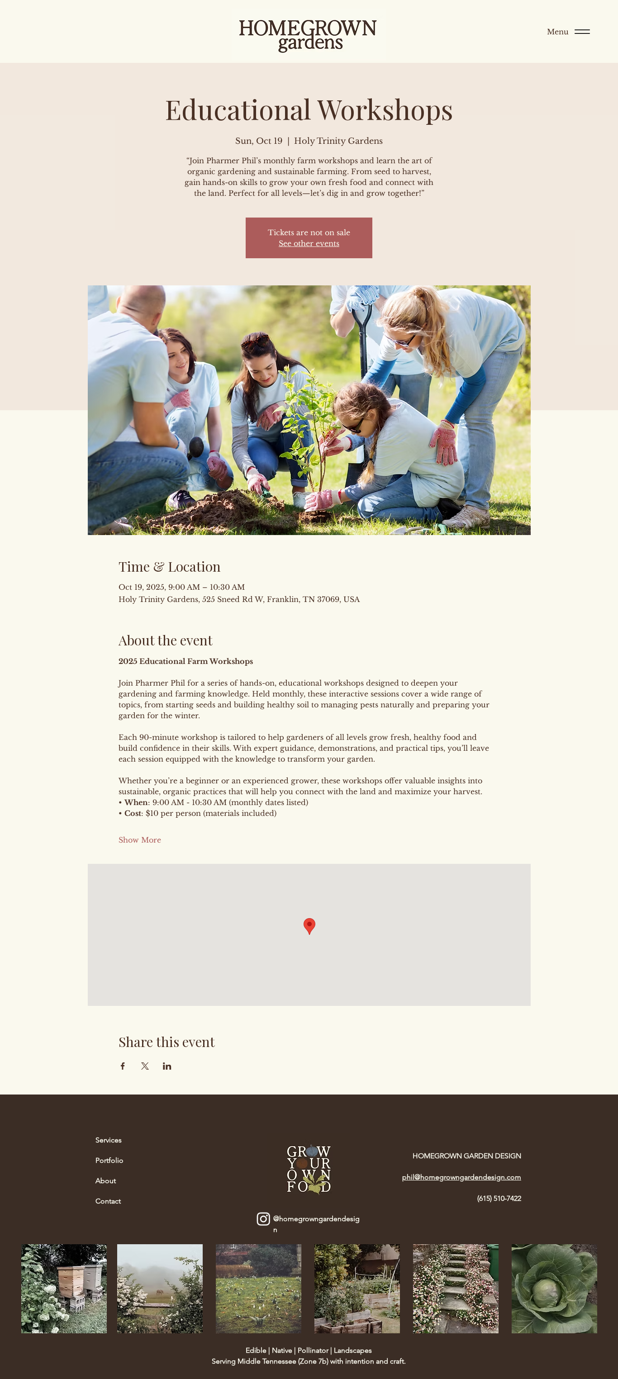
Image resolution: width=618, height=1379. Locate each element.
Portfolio (109, 1160)
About (105, 1180)
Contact (108, 1201)
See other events (309, 243)
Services (108, 1140)
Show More (140, 839)
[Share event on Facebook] (123, 1066)
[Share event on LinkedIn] (167, 1066)
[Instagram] (263, 1218)
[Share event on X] (145, 1066)
